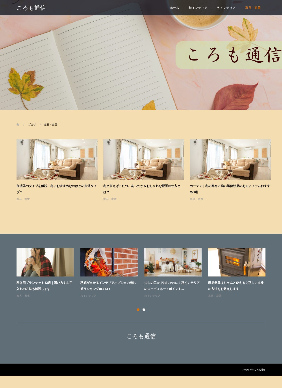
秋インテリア (198, 7)
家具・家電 (253, 7)
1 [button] (138, 309)
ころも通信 (31, 7)
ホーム (174, 7)
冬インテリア (226, 7)
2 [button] (144, 309)
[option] (144, 273)
